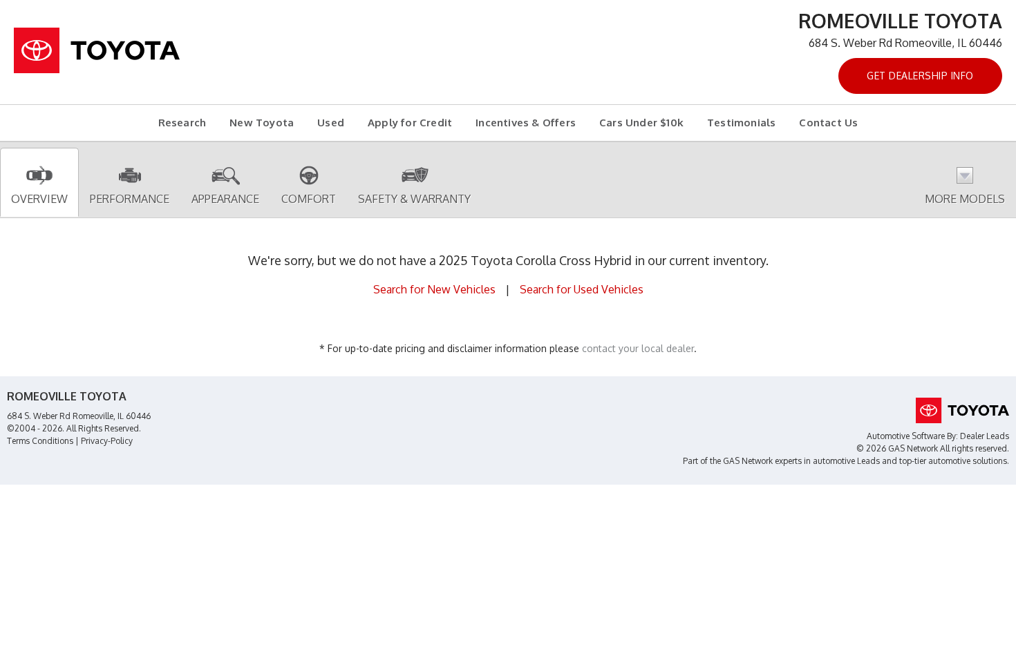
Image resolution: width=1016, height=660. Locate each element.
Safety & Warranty (414, 199)
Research (182, 122)
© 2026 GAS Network (897, 448)
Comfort (308, 199)
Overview (39, 199)
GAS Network (748, 461)
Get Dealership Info (920, 75)
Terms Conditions (40, 441)
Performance (129, 199)
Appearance (225, 199)
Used (330, 122)
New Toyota (261, 122)
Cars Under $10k (641, 122)
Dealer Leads (984, 436)
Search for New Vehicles (434, 289)
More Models (965, 199)
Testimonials (741, 122)
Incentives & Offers (526, 122)
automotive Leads (846, 461)
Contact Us (828, 122)
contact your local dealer (638, 348)
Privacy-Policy (107, 441)
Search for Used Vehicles (581, 289)
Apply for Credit (410, 122)
